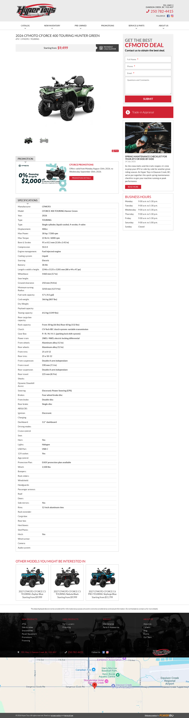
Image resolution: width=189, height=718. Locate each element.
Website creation (151, 715)
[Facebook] (168, 16)
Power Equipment (29, 634)
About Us (148, 619)
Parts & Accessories (111, 627)
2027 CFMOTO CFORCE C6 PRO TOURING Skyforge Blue (102, 592)
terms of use (68, 715)
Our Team (147, 637)
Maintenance (108, 624)
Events (146, 634)
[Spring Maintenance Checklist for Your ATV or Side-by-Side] (148, 137)
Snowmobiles (27, 630)
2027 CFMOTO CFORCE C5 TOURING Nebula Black (67, 592)
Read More (133, 187)
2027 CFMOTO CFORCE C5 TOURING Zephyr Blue (32, 592)
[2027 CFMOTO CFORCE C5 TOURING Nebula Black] (67, 577)
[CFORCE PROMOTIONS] (42, 177)
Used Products (70, 619)
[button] (21, 94)
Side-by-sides (27, 627)
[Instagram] (172, 16)
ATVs (24, 624)
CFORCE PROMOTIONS (81, 164)
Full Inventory (68, 624)
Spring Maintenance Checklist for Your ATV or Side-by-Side (146, 157)
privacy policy (56, 715)
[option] (67, 94)
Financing (26, 640)
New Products (29, 619)
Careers (146, 627)
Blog (145, 630)
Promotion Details (81, 178)
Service (107, 619)
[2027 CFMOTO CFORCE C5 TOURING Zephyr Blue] (32, 577)
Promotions (27, 637)
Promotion (25, 158)
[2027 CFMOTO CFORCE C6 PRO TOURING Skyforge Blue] (102, 577)
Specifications (27, 200)
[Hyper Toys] (37, 10)
